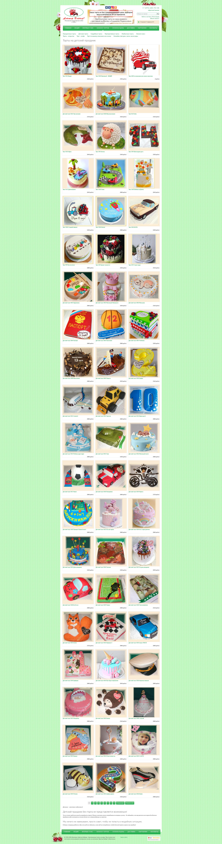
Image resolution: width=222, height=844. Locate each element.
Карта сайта (124, 837)
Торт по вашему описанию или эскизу (99, 36)
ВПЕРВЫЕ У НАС (88, 28)
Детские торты (83, 34)
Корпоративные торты (112, 34)
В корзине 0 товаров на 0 (147, 22)
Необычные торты (128, 34)
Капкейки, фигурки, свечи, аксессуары (126, 36)
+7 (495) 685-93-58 (150, 8)
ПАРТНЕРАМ (142, 28)
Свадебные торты (96, 34)
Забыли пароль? (154, 18)
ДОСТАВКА (131, 28)
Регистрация (155, 16)
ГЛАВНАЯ (68, 28)
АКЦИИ (76, 28)
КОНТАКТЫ (153, 28)
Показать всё (129, 803)
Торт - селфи (81, 36)
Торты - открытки (68, 36)
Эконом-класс (140, 34)
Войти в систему (146, 16)
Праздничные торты (69, 34)
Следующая (120, 803)
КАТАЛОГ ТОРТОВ (103, 831)
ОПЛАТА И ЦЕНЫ (118, 28)
